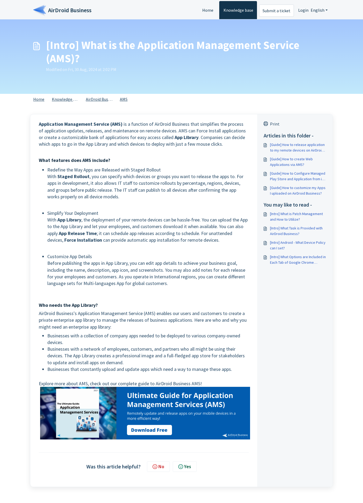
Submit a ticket (276, 10)
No (161, 466)
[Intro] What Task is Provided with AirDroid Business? (296, 231)
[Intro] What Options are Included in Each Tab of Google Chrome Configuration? (298, 259)
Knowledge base (238, 10)
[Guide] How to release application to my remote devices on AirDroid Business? (297, 147)
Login (303, 10)
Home (207, 10)
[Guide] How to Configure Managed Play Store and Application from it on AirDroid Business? (297, 176)
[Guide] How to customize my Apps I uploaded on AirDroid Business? (298, 190)
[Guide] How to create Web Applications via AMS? (291, 162)
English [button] (317, 10)
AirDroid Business (101, 99)
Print (275, 124)
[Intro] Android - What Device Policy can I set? (298, 245)
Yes (187, 466)
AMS (124, 99)
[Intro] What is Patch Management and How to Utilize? (296, 216)
